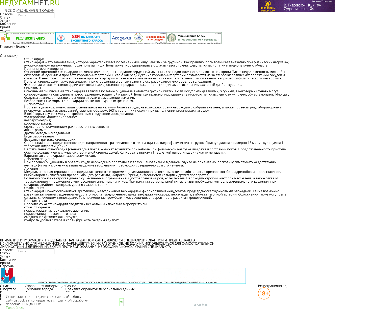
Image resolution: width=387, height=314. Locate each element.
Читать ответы (336, 61)
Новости (6, 14)
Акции (5, 30)
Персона (7, 266)
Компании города (39, 289)
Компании (8, 24)
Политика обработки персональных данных (99, 289)
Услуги (5, 20)
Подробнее (14, 307)
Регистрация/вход (272, 285)
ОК (122, 302)
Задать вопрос (305, 61)
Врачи (5, 27)
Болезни (22, 46)
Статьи (5, 17)
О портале (8, 289)
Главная (6, 46)
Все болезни (38, 235)
